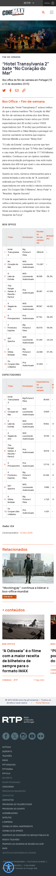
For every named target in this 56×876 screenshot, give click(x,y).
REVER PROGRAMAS (11, 782)
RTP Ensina (7, 769)
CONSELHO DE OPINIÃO (12, 831)
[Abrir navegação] (51, 12)
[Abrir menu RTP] (28, 3)
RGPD (4, 848)
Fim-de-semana (11, 57)
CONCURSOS (8, 787)
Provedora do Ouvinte (13, 809)
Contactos (8, 795)
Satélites (6, 818)
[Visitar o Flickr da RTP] (41, 736)
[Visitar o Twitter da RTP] (15, 736)
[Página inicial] (12, 12)
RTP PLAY (6, 773)
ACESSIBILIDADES (10, 813)
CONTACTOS (8, 800)
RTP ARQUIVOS (8, 765)
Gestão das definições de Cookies (19, 853)
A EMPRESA (7, 822)
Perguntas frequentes (14, 791)
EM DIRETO (7, 778)
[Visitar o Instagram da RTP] (23, 736)
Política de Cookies (36, 862)
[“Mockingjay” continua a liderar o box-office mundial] (28, 569)
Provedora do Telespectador (17, 804)
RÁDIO (5, 760)
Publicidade (29, 866)
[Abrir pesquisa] (42, 12)
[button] (5, 91)
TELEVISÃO (7, 756)
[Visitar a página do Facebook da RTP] (6, 736)
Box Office (10, 101)
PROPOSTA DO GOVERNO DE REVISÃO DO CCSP (23, 844)
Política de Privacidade (14, 862)
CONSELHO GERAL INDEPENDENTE (17, 826)
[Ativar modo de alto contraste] (8, 867)
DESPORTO (7, 751)
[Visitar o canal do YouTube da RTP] (32, 736)
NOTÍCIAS (6, 747)
